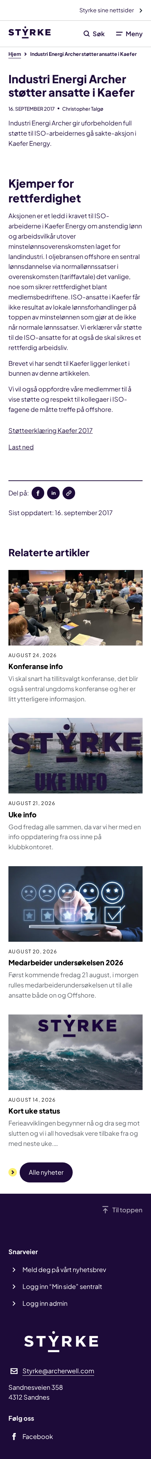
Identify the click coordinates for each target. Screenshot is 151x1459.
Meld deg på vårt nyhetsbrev (64, 1269)
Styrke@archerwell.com (58, 1371)
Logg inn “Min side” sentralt (62, 1286)
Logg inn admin (44, 1303)
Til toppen (127, 1210)
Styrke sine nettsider (107, 10)
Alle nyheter (46, 1172)
